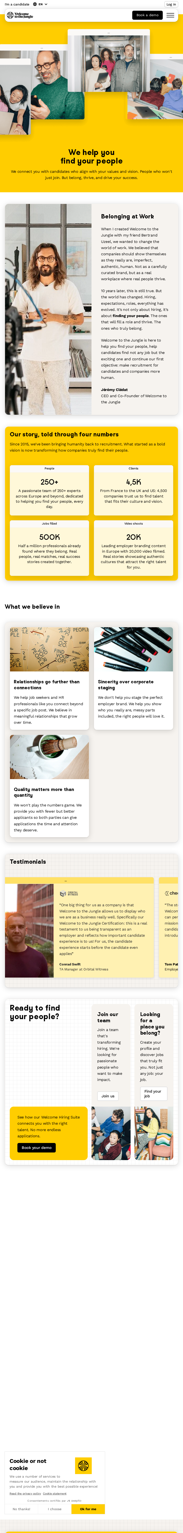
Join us (108, 1096)
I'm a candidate (17, 4)
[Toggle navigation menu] (170, 15)
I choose (54, 1509)
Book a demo (147, 15)
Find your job (153, 1093)
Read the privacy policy (25, 1493)
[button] (4, 1528)
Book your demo (36, 1147)
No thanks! (21, 1509)
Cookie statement (54, 1493)
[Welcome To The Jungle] (20, 15)
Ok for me (88, 1509)
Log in (171, 4)
